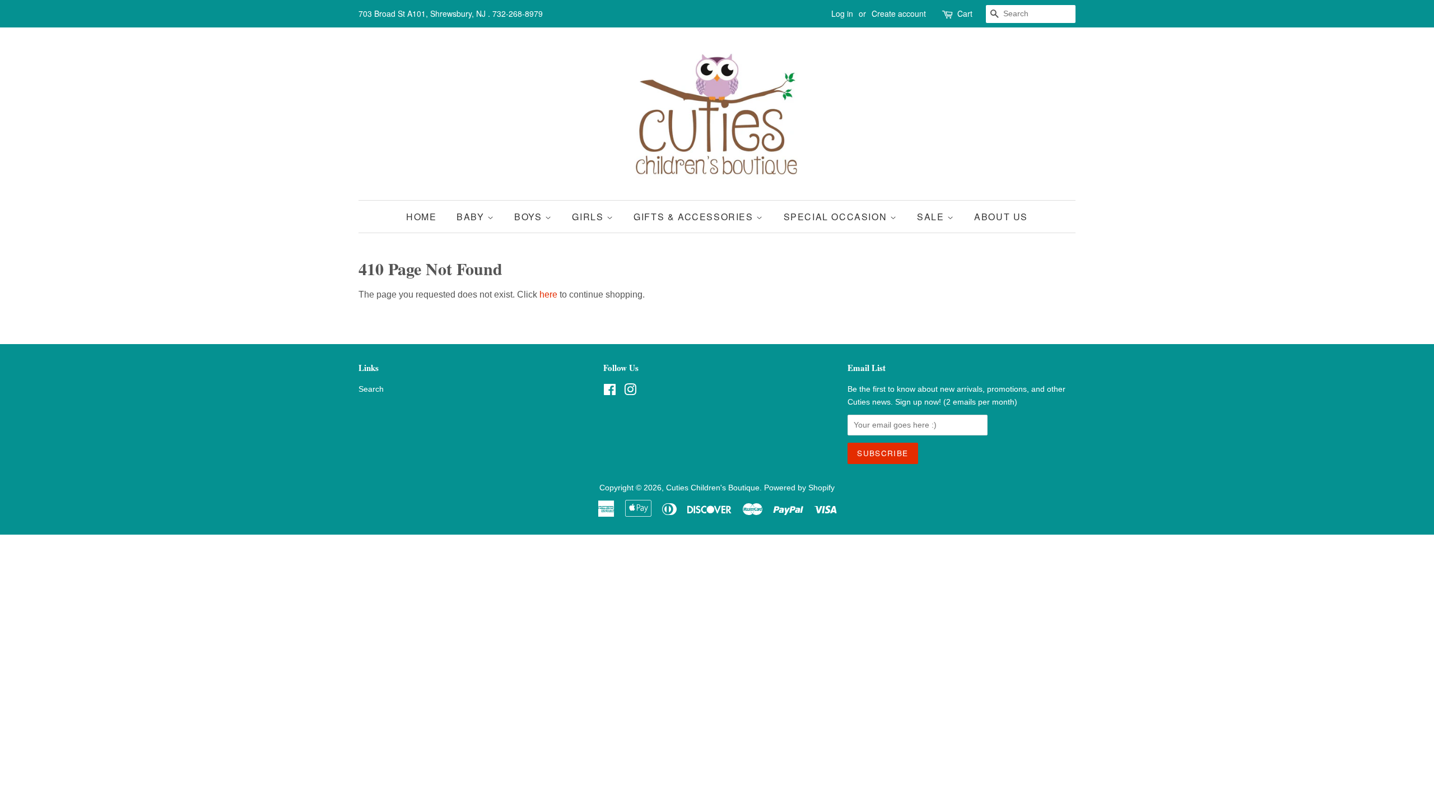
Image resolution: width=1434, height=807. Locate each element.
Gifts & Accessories (695, 216)
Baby (472, 216)
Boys (529, 216)
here (548, 294)
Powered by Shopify (799, 488)
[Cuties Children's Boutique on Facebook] (609, 392)
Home (421, 216)
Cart (964, 13)
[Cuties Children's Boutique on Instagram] (630, 392)
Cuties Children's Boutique (713, 488)
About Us (1001, 216)
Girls (589, 216)
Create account (899, 13)
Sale (932, 216)
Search (371, 389)
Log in (842, 13)
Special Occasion (837, 216)
